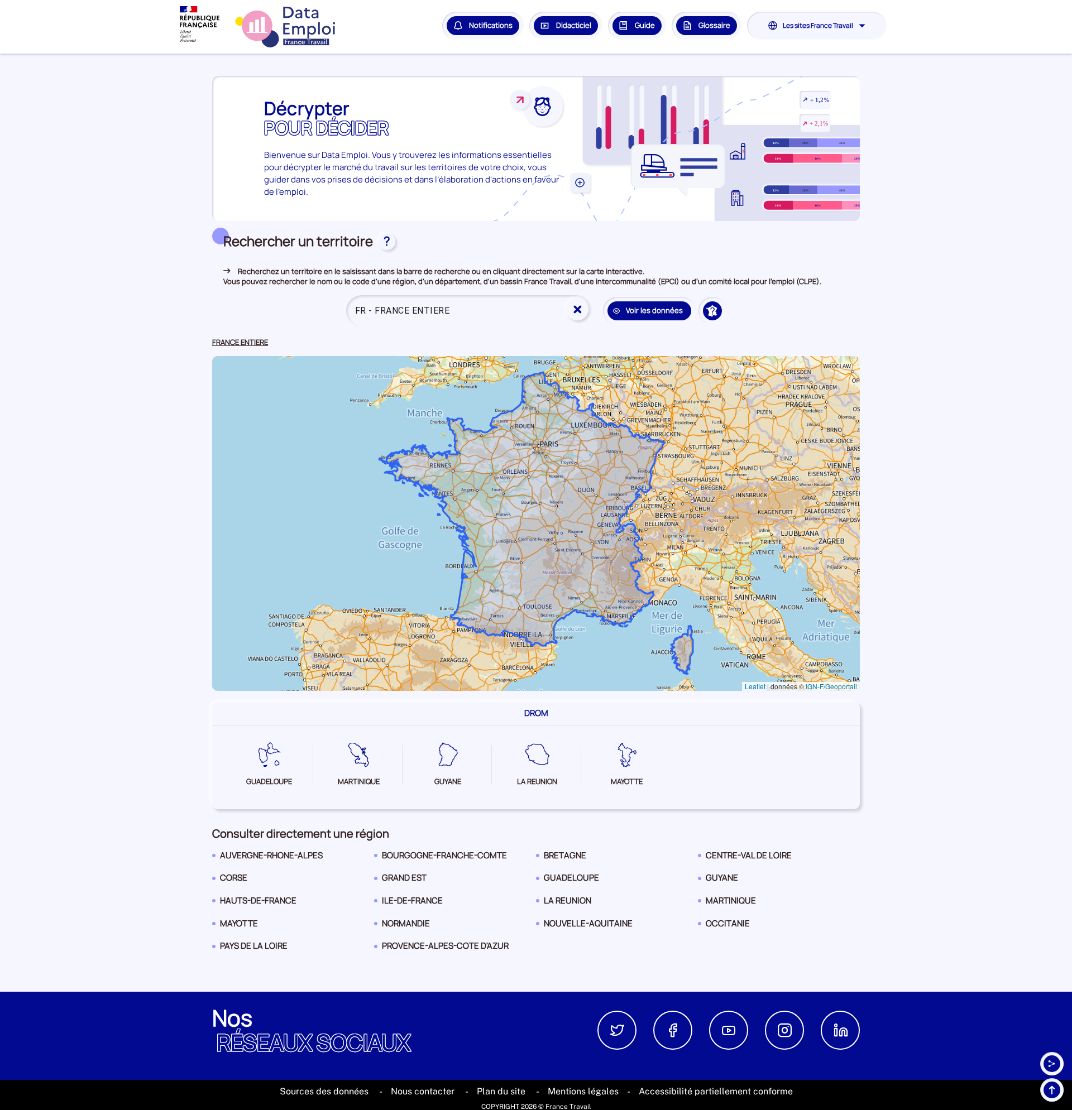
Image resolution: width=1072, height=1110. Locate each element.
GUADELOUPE (571, 880)
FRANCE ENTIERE (240, 342)
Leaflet (755, 686)
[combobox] (469, 311)
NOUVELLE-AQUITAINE (588, 926)
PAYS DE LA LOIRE (253, 948)
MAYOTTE (238, 926)
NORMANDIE (405, 926)
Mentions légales (583, 1091)
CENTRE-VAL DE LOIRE (748, 858)
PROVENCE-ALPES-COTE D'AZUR (445, 948)
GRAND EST (404, 880)
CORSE (238, 880)
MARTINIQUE (730, 903)
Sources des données (325, 1091)
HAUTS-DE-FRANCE (257, 903)
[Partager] (1052, 1063)
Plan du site (502, 1091)
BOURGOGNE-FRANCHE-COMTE (444, 858)
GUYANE (724, 880)
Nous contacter (424, 1091)
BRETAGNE (564, 858)
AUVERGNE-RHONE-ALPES (271, 858)
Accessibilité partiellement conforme (716, 1091)
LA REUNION (567, 903)
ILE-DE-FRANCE (412, 903)
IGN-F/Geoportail (831, 686)
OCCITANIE (727, 926)
